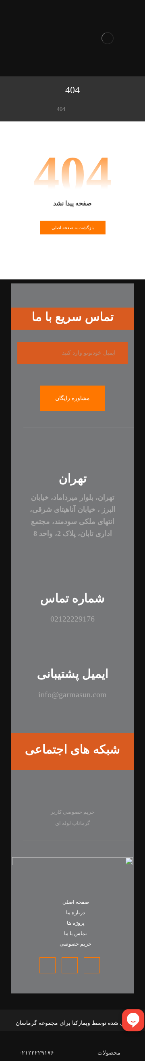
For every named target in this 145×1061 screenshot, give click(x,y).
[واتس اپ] (72, 792)
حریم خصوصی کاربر (73, 812)
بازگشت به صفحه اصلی (72, 227)
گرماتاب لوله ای (72, 823)
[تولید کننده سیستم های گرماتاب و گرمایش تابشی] (107, 38)
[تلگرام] (44, 792)
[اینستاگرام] (101, 792)
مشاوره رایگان (72, 398)
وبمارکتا (81, 1023)
